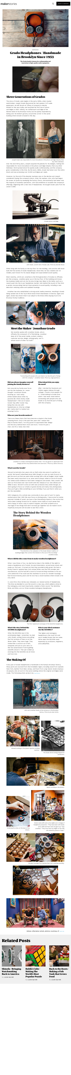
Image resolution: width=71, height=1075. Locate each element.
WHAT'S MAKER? (63, 3)
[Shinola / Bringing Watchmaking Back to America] (12, 955)
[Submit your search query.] (53, 3)
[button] (53, 3)
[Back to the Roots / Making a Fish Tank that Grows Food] (59, 955)
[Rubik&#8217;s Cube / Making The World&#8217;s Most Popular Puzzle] (35, 955)
